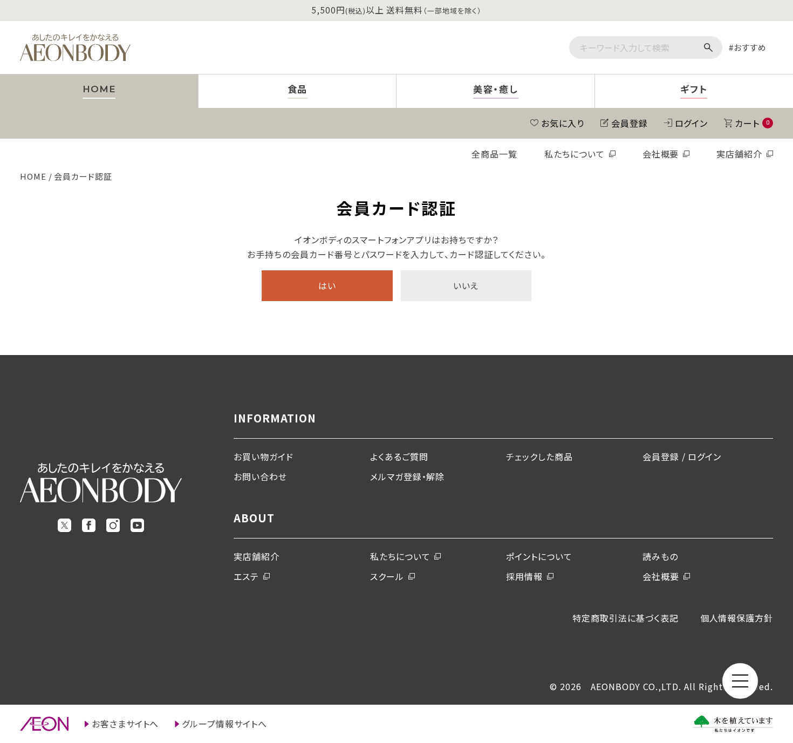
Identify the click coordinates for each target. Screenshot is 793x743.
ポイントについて (539, 556)
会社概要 (660, 153)
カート (752, 123)
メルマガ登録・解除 (407, 476)
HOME (33, 176)
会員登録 (629, 123)
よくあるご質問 (399, 456)
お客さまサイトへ (125, 723)
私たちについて (574, 153)
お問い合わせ (260, 476)
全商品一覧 (494, 153)
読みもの (660, 556)
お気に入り (562, 123)
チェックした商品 (539, 456)
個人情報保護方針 (737, 617)
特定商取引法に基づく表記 (625, 617)
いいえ (465, 285)
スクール (387, 576)
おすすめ (750, 47)
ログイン (691, 123)
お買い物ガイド (263, 456)
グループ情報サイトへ (224, 723)
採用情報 (524, 576)
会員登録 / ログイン (682, 456)
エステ (246, 576)
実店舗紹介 (739, 153)
